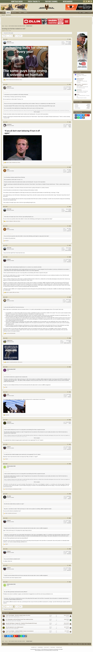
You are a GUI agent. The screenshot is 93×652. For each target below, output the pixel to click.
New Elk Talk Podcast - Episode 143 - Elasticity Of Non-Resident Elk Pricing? (21, 623)
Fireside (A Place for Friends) (81, 92)
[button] (17, 13)
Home (4, 12)
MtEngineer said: (7, 452)
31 (9, 35)
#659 (70, 565)
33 (13, 35)
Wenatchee (69, 261)
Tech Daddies (61, 649)
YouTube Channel (16, 616)
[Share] (68, 39)
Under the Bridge (68, 211)
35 (17, 35)
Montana (69, 396)
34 (15, 35)
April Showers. (79, 89)
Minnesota (69, 89)
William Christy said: (8, 233)
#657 (70, 518)
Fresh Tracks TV (46, 647)
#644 (70, 167)
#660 (70, 581)
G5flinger (88, 108)
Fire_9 (68, 620)
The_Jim (67, 616)
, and (11, 513)
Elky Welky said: (7, 556)
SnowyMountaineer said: (8, 532)
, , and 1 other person (14, 362)
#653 (70, 419)
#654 (70, 444)
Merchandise (52, 647)
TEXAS (70, 126)
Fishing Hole (19, 620)
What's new (14, 12)
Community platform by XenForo (39, 649)
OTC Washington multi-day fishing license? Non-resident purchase (19, 619)
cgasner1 (67, 628)
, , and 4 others (13, 162)
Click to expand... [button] (37, 111)
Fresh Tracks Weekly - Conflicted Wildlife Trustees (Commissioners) (19, 631)
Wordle (78, 94)
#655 (70, 463)
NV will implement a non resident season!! (14, 627)
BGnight (7, 628)
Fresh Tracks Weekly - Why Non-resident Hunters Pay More (18, 615)
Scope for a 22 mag (80, 74)
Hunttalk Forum (33, 647)
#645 (70, 206)
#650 (70, 338)
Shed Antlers (16, 628)
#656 (70, 493)
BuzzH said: (6, 92)
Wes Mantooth (8, 620)
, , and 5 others (14, 79)
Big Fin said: (6, 264)
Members (25, 12)
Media (20, 12)
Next (20, 35)
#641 (70, 39)
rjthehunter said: (7, 175)
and (10, 333)
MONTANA (78, 82)
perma (68, 632)
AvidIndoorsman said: (8, 525)
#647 (70, 245)
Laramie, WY (69, 172)
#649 (70, 297)
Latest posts (78, 72)
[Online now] (4, 342)
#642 (70, 84)
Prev (4, 35)
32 (11, 35)
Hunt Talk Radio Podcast (21, 624)
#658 (70, 548)
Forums (8, 12)
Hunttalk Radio (40, 647)
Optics (78, 76)
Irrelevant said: (6, 374)
